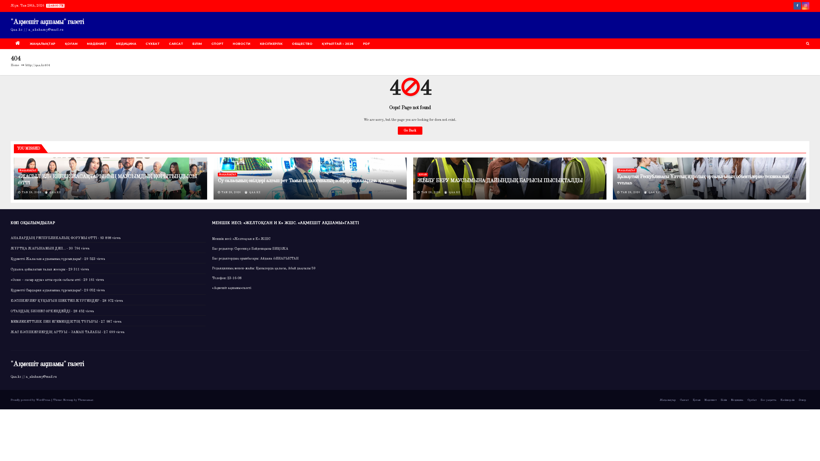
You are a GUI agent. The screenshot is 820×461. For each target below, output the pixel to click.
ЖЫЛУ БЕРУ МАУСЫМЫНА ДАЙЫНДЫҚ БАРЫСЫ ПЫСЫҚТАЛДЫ (500, 180)
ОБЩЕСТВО (302, 44)
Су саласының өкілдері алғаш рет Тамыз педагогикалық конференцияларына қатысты (307, 180)
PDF (366, 44)
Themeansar (85, 400)
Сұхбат (153, 44)
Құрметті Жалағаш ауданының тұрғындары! (46, 259)
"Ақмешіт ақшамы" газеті (47, 22)
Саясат (176, 44)
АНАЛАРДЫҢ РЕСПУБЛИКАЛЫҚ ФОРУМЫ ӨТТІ (54, 238)
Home (15, 65)
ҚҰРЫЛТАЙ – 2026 (338, 44)
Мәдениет (97, 44)
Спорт (217, 44)
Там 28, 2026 (31, 192)
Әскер (802, 400)
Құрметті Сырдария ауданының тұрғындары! (46, 290)
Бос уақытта (768, 400)
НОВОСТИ (241, 44)
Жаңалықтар (43, 44)
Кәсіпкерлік (271, 44)
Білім (197, 44)
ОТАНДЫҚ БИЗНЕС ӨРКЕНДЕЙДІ (40, 311)
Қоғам (71, 44)
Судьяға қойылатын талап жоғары (38, 269)
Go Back (410, 130)
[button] (807, 43)
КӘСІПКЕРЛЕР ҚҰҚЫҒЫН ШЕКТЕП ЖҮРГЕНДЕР (55, 301)
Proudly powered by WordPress (31, 400)
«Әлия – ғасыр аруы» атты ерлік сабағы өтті (45, 280)
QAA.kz (55, 192)
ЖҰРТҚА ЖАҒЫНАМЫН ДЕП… (38, 248)
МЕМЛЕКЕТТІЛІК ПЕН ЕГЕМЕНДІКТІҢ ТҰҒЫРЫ (54, 322)
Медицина (126, 44)
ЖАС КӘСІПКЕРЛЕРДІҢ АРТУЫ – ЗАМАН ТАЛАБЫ (56, 332)
